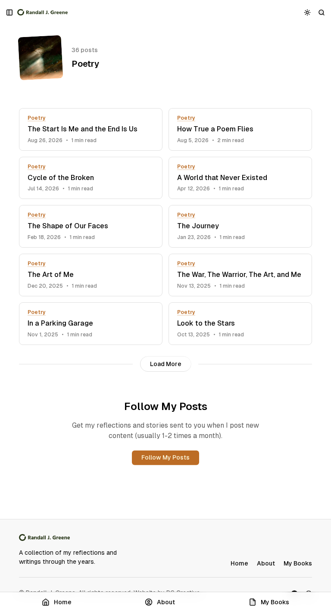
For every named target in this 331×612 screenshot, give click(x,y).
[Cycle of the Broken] (90, 178)
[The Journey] (240, 226)
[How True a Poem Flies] (240, 129)
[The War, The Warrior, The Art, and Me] (240, 275)
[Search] (321, 12)
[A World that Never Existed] (240, 178)
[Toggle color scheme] (307, 12)
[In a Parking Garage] (90, 323)
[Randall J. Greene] (42, 12)
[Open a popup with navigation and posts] (9, 12)
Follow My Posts (165, 457)
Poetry (37, 118)
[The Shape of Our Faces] (90, 226)
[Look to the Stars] (240, 323)
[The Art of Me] (90, 275)
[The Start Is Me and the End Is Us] (90, 129)
